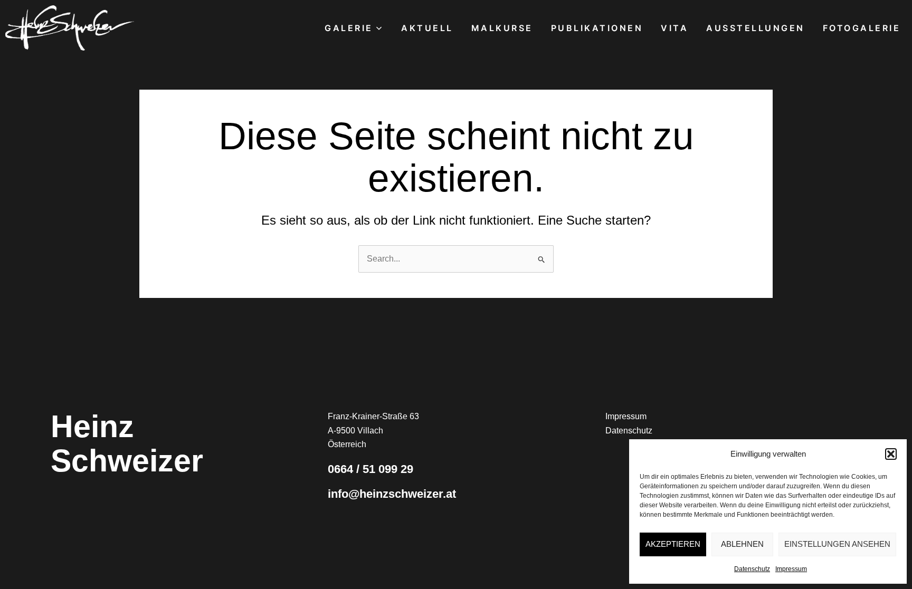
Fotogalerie (862, 28)
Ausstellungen (755, 28)
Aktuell (427, 28)
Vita (674, 28)
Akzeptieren (672, 543)
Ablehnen (742, 543)
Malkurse (502, 28)
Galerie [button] (349, 28)
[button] (891, 454)
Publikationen (597, 28)
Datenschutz (752, 569)
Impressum (791, 569)
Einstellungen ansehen (837, 543)
